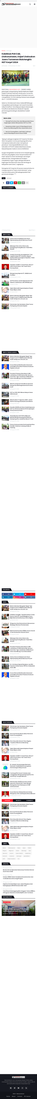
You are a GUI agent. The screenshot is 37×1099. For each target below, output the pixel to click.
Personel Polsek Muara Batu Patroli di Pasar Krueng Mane (21, 734)
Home (3, 50)
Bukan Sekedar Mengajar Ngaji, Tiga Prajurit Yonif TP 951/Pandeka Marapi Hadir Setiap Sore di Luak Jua (21, 297)
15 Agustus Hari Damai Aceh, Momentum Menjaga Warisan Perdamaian (22, 624)
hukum (11, 853)
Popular (7, 800)
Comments (29, 800)
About (13, 1096)
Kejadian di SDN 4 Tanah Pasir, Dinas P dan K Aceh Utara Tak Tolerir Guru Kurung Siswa (21, 266)
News (19, 848)
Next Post (31, 230)
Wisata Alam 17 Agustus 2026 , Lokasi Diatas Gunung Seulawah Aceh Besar (21, 400)
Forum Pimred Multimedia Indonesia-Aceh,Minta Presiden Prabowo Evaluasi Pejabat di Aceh (21, 366)
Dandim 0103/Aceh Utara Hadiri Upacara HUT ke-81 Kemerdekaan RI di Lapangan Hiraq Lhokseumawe (22, 408)
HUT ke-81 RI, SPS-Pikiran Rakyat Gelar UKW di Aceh (21, 393)
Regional (11, 850)
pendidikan (27, 856)
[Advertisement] (18, 27)
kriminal (5, 856)
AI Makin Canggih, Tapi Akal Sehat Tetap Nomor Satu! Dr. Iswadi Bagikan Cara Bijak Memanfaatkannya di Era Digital (22, 616)
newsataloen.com (14, 89)
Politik (29, 848)
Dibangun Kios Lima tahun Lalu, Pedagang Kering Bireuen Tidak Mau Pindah (21, 247)
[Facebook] (7, 182)
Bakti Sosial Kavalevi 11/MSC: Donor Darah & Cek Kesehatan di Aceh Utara (22, 631)
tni (18, 858)
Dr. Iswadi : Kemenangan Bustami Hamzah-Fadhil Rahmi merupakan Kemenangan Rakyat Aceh (20, 766)
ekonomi (5, 853)
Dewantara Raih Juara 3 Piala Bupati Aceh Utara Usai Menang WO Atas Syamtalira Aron (18, 127)
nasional (11, 856)
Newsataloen (20, 1094)
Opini (24, 848)
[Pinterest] (15, 182)
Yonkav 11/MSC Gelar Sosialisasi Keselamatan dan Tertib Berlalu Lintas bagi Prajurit (18, 877)
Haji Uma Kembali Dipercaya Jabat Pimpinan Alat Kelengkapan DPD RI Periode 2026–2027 (18, 884)
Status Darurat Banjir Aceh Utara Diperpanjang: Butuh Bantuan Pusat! (21, 239)
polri (4, 858)
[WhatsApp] (19, 182)
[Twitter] (11, 182)
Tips (30, 850)
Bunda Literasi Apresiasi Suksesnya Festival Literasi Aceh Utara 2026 (18, 870)
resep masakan (11, 858)
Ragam (4, 850)
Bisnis (4, 848)
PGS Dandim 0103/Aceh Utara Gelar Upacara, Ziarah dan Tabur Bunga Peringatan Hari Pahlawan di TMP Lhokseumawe (20, 784)
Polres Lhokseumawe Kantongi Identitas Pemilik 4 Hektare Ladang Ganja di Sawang (22, 426)
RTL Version (27, 1096)
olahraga (8, 50)
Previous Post (6, 230)
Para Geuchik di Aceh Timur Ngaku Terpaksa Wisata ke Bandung (20, 741)
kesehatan (28, 853)
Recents (18, 800)
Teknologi (24, 850)
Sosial (17, 850)
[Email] (23, 182)
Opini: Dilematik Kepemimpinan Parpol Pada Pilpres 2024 (21, 289)
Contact (19, 1096)
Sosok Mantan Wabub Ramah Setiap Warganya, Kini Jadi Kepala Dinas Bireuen (22, 792)
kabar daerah (19, 853)
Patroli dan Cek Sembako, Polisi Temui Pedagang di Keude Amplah (21, 305)
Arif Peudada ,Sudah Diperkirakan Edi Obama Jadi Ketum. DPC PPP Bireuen (21, 281)
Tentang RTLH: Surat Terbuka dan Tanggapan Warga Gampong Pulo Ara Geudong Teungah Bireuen (22, 774)
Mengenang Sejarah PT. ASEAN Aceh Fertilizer (21, 274)
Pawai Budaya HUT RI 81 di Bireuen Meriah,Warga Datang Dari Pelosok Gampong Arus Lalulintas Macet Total (21, 417)
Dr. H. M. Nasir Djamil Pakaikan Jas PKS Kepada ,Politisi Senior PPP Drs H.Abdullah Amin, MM (22, 666)
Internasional (11, 848)
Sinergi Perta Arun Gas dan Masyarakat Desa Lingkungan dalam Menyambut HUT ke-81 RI (19, 122)
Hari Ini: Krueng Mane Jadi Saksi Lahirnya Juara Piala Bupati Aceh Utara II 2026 (17, 132)
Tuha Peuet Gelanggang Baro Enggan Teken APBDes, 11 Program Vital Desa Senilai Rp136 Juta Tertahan (19, 891)
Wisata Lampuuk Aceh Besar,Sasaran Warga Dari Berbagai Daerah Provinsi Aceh (21, 385)
